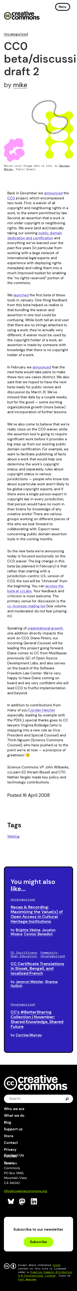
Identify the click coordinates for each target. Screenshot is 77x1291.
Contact (11, 1142)
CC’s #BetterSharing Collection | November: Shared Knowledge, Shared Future (37, 1019)
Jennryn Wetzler (29, 981)
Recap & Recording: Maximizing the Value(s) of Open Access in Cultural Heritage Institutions (37, 914)
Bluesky (11, 1201)
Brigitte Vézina (28, 930)
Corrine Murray (29, 1035)
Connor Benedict (38, 934)
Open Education (24, 956)
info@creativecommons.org (25, 1191)
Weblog (13, 836)
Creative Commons (22, 15)
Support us (13, 1129)
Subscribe (38, 1242)
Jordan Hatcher (42, 710)
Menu (62, 7)
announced (53, 193)
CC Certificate (24, 953)
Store (8, 1136)
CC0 (11, 198)
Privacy (10, 1149)
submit (67, 1099)
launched (21, 295)
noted (56, 1265)
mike (20, 85)
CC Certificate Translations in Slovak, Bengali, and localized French (37, 968)
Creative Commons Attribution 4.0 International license (45, 1274)
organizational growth (45, 628)
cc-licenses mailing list (26, 606)
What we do (14, 1115)
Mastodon (22, 1201)
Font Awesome (27, 1279)
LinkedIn (34, 1201)
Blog (7, 1122)
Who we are (14, 1109)
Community (49, 953)
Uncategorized (16, 34)
